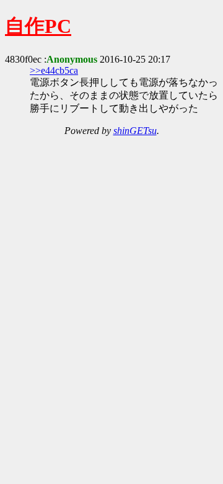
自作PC (38, 26)
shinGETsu (135, 130)
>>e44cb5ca (54, 70)
